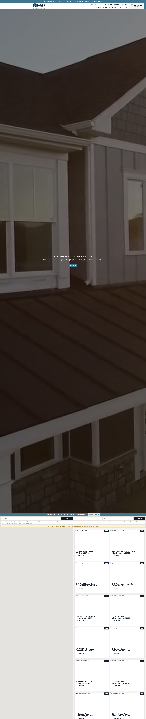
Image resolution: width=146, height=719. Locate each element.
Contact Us (73, 265)
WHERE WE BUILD (81, 514)
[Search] (105, 4)
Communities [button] (98, 7)
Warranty (118, 4)
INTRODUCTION (51, 514)
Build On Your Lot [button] (106, 7)
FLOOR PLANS (71, 514)
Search (67, 518)
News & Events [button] (114, 7)
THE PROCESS (61, 514)
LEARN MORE (98, 1)
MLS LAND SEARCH (94, 514)
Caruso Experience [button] (123, 7)
